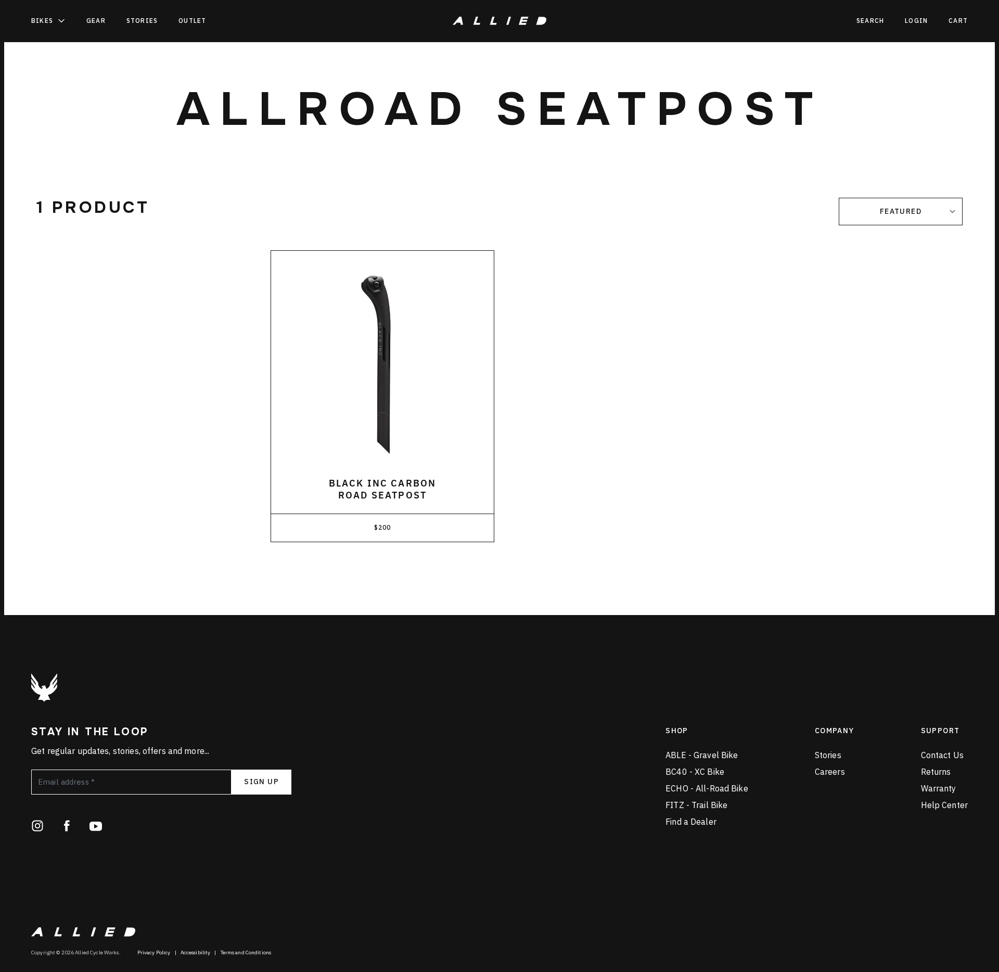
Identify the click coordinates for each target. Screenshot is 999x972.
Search (870, 20)
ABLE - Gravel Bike (701, 755)
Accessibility (196, 952)
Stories (142, 20)
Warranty (938, 788)
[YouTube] (95, 826)
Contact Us (942, 755)
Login (916, 20)
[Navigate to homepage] (499, 20)
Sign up (261, 781)
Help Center (944, 805)
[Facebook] (66, 826)
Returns (936, 771)
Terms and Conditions (246, 952)
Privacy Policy (154, 952)
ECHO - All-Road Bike (706, 788)
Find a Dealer (690, 821)
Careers (830, 771)
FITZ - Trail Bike (696, 805)
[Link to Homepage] (44, 687)
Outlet (192, 20)
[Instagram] (37, 826)
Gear (96, 20)
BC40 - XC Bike (694, 771)
